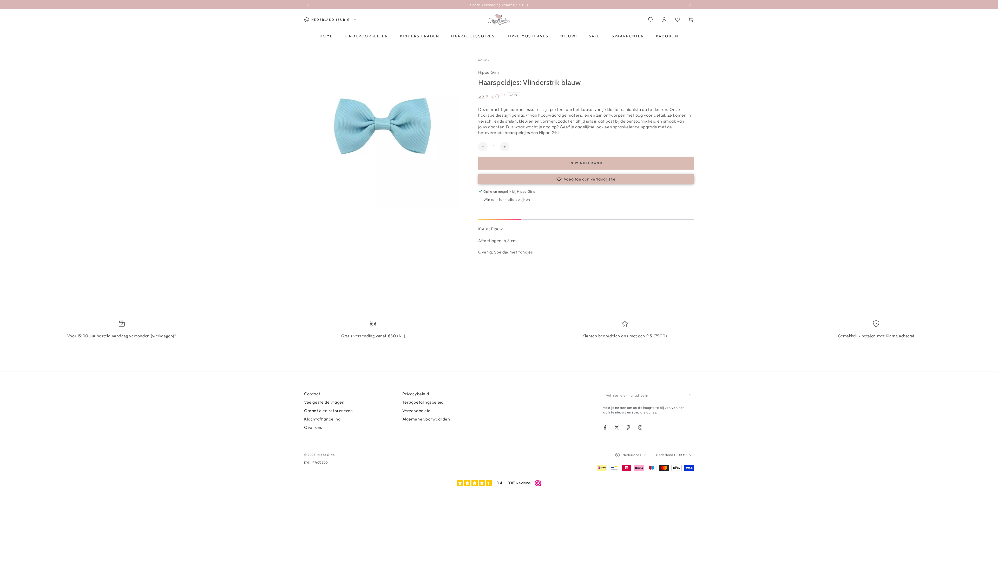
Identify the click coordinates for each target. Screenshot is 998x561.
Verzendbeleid (416, 410)
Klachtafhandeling (322, 419)
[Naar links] (308, 4)
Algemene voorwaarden (426, 419)
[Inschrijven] (691, 395)
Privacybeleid (415, 393)
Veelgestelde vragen (324, 402)
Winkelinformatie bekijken (506, 199)
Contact (312, 393)
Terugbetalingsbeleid (423, 402)
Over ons (313, 427)
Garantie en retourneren (328, 410)
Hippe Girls (489, 72)
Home (482, 60)
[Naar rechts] (689, 4)
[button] (650, 19)
